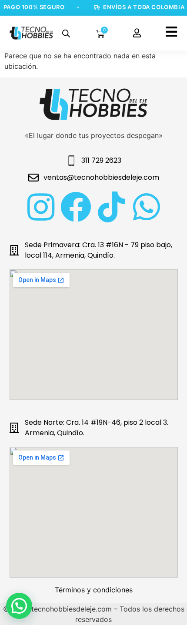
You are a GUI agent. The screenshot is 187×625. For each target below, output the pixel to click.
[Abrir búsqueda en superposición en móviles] (66, 33)
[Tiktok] (111, 207)
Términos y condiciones (94, 589)
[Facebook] (75, 207)
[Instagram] (40, 207)
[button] (19, 606)
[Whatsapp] (146, 207)
